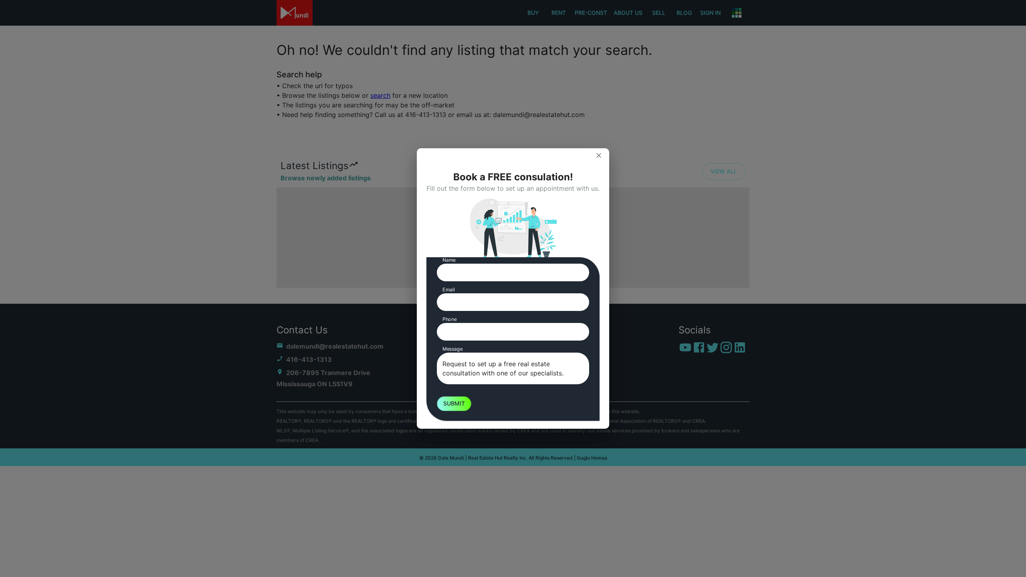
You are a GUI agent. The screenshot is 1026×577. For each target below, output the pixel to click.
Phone (449, 319)
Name (449, 260)
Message (452, 349)
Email (448, 289)
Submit (454, 403)
